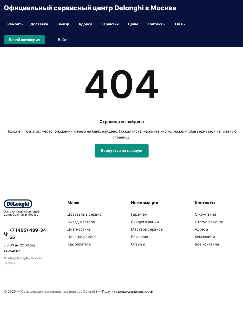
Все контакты (207, 244)
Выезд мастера (81, 222)
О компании (205, 214)
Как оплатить (79, 244)
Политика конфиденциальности (127, 291)
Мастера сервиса (147, 229)
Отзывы (138, 244)
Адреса (201, 229)
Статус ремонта (209, 222)
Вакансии (139, 237)
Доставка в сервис (84, 214)
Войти (63, 39)
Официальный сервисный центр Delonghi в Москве (90, 8)
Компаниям (205, 237)
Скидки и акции (145, 222)
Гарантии (139, 214)
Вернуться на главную (121, 150)
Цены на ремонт (81, 237)
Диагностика (79, 229)
